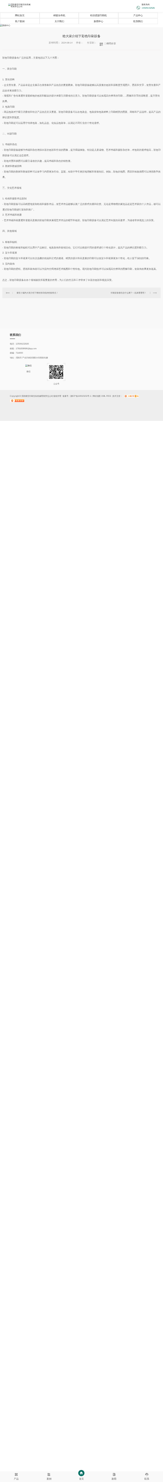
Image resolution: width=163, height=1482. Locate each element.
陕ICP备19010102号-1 (80, 396)
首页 (81, 1478)
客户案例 (20, 21)
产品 (16, 1478)
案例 (49, 1478)
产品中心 (138, 15)
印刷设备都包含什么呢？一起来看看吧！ (128, 292)
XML (103, 396)
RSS (108, 396)
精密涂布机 (59, 15)
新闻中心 (98, 21)
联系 (146, 1478)
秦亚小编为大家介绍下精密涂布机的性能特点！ (37, 292)
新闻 (114, 1478)
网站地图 (96, 396)
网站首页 (20, 15)
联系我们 (138, 21)
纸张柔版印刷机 (98, 15)
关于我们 (59, 21)
